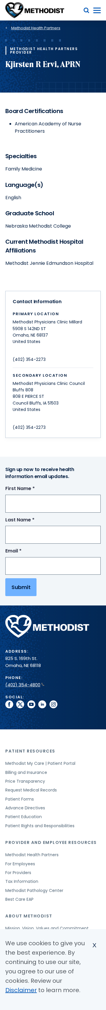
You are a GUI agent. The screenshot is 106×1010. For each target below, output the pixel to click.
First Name (31, 488)
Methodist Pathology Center (34, 890)
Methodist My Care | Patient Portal (40, 763)
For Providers (18, 873)
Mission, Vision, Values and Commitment (47, 928)
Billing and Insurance (26, 772)
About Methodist (28, 916)
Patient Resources (30, 751)
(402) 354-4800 (22, 685)
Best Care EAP (19, 899)
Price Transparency (25, 781)
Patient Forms (19, 799)
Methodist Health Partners (35, 28)
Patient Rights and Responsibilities (39, 826)
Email (24, 551)
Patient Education (23, 817)
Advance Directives (25, 808)
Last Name (30, 520)
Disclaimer (21, 990)
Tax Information (21, 881)
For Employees (20, 864)
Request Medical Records (31, 790)
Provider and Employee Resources (51, 842)
